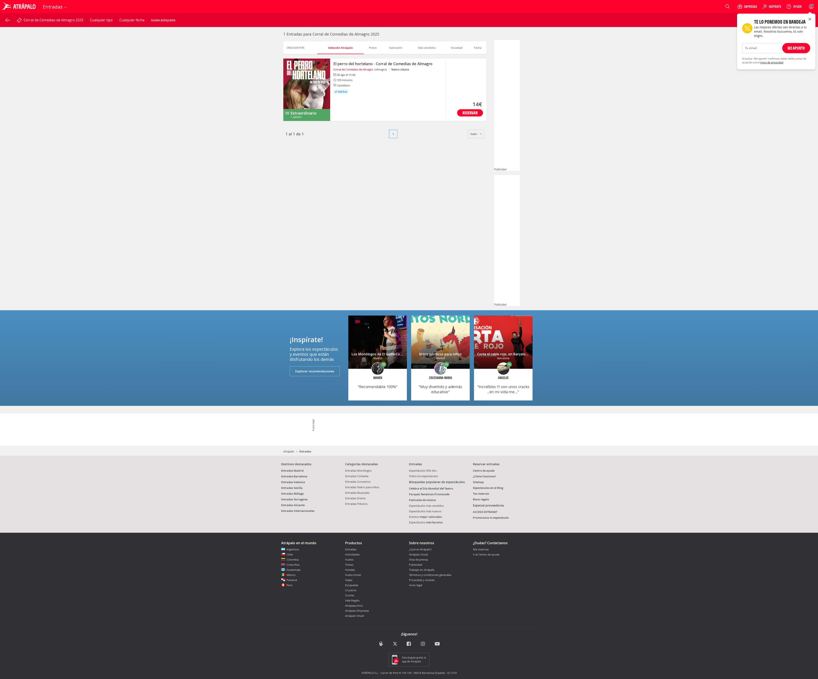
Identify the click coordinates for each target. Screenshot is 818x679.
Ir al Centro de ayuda (486, 554)
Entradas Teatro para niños (362, 487)
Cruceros (350, 590)
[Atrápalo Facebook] (409, 644)
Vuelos (349, 559)
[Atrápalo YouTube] (437, 644)
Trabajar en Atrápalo (422, 570)
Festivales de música (422, 500)
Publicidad (415, 565)
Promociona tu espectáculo (491, 518)
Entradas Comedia (356, 476)
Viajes (348, 580)
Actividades (352, 554)
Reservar (470, 112)
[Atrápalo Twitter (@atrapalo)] (395, 644)
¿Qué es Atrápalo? (420, 549)
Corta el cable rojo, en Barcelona (503, 354)
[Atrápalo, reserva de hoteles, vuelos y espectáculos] (19, 6)
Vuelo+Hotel (353, 575)
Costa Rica (293, 565)
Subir (474, 134)
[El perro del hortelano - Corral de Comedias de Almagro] (306, 90)
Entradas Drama (355, 498)
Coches (349, 595)
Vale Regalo (352, 600)
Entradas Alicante (293, 505)
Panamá (292, 580)
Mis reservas (481, 549)
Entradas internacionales (297, 511)
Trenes (349, 565)
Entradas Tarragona (294, 499)
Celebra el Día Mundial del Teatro (431, 488)
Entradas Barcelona (294, 476)
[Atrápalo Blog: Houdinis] (381, 643)
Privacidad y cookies (422, 580)
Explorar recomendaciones (314, 371)
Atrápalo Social (418, 554)
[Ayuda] (794, 6)
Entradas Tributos (356, 504)
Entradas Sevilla (291, 488)
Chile (290, 554)
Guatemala (293, 570)
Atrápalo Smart (354, 616)
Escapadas (351, 585)
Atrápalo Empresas (357, 611)
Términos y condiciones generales (430, 575)
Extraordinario (304, 113)
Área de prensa (418, 559)
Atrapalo (288, 451)
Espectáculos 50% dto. (423, 470)
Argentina (293, 549)
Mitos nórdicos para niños (440, 354)
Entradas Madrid (292, 470)
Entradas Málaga (292, 493)
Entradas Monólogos (358, 470)
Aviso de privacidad (771, 62)
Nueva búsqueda (163, 20)
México (291, 575)
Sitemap (478, 482)
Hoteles (350, 570)
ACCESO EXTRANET (485, 512)
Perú (289, 585)
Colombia (293, 559)
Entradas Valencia (293, 482)
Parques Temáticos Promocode (429, 494)
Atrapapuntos (354, 605)
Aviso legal (415, 585)
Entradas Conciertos (358, 482)
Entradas (350, 549)
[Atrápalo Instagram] (423, 644)
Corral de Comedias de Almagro (353, 69)
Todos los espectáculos (423, 476)
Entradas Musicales (357, 493)
